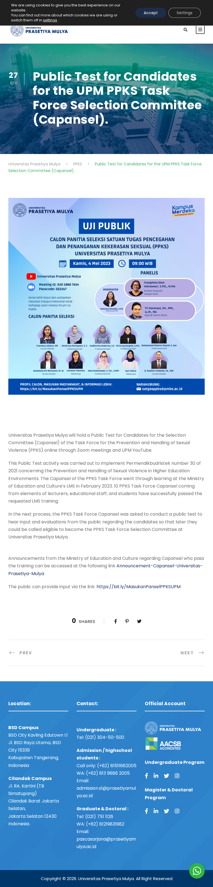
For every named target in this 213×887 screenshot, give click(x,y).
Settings (184, 13)
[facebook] (146, 776)
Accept (151, 13)
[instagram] (177, 776)
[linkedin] (156, 776)
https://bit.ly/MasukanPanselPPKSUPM (139, 586)
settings (50, 20)
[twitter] (166, 776)
